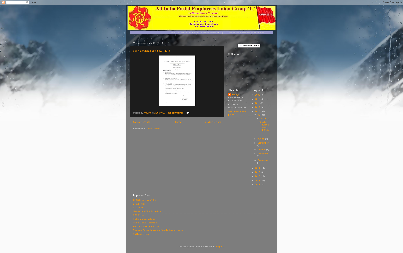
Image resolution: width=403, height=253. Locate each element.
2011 (257, 103)
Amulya (235, 94)
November (263, 154)
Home (178, 122)
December (263, 160)
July (260, 115)
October (262, 149)
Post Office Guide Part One (146, 226)
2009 (258, 95)
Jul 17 (263, 118)
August (261, 139)
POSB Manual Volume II (145, 223)
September (263, 143)
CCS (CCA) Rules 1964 (144, 200)
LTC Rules (138, 207)
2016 (258, 176)
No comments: (175, 113)
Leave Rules (139, 204)
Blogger (219, 246)
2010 (258, 99)
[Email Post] (187, 113)
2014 (258, 168)
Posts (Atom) (153, 129)
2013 (258, 111)
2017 (258, 180)
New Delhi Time (250, 45)
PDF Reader (139, 215)
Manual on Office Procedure (147, 211)
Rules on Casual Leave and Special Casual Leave (158, 230)
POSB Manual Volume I (144, 219)
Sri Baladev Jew (141, 234)
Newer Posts (141, 122)
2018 (258, 184)
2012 (258, 107)
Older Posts (213, 122)
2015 (258, 172)
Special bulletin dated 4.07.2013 (151, 50)
